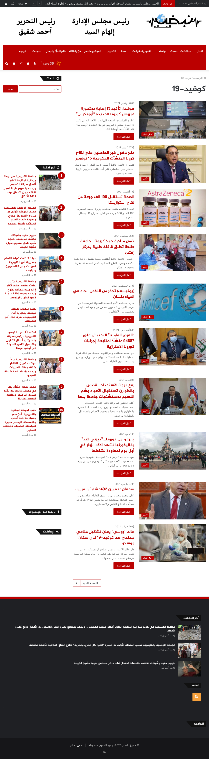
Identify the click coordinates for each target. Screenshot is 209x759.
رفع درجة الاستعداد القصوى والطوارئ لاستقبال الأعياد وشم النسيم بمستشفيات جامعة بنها (106, 391)
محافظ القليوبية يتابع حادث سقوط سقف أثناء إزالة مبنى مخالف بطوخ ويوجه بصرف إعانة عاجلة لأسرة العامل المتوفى (20, 289)
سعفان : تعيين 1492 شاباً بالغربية (104, 489)
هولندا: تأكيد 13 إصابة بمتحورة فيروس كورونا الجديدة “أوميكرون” (105, 111)
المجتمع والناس (92, 51)
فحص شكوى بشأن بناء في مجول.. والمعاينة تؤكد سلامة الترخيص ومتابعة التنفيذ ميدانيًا (20, 393)
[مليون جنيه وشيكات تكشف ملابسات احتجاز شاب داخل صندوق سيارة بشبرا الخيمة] (50, 241)
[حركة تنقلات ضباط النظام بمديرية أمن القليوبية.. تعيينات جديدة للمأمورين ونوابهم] (50, 264)
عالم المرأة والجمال (56, 51)
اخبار (200, 51)
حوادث (174, 51)
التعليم (112, 51)
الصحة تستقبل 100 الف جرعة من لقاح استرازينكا (106, 200)
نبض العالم (76, 745)
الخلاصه (198, 723)
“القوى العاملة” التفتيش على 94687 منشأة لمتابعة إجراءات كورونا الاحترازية (108, 341)
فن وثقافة (75, 51)
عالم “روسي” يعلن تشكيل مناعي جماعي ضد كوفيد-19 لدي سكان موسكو (105, 538)
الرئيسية (198, 77)
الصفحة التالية (90, 583)
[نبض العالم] (174, 21)
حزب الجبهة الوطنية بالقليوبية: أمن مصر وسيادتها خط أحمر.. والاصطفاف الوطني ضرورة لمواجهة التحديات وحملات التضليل (19, 420)
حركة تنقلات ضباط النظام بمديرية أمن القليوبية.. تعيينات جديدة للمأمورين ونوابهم (20, 264)
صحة (123, 51)
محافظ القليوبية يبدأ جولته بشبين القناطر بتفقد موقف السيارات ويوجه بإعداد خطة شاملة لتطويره (20, 367)
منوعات (36, 51)
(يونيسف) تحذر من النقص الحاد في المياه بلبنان (103, 294)
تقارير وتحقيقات (141, 51)
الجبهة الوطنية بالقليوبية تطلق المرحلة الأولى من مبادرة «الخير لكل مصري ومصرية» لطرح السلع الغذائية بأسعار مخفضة (92, 3)
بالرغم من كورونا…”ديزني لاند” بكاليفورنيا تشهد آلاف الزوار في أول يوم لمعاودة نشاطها (106, 445)
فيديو (22, 51)
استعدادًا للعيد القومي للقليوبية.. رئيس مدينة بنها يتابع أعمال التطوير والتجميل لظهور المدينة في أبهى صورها (21, 340)
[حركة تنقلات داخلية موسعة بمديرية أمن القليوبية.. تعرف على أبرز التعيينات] (50, 314)
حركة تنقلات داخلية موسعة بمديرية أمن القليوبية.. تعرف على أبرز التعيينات (20, 315)
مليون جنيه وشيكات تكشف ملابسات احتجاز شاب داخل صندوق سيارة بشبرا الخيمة (21, 241)
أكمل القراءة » (124, 136)
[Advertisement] (30, 128)
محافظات (185, 51)
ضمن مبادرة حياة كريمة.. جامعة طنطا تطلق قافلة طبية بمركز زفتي (107, 247)
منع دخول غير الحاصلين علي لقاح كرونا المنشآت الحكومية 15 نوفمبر (104, 156)
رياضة (162, 51)
